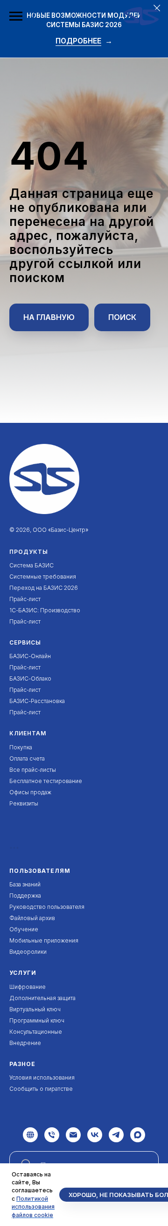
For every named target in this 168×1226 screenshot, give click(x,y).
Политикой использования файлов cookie (33, 1207)
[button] (37, 16)
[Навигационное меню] (15, 16)
